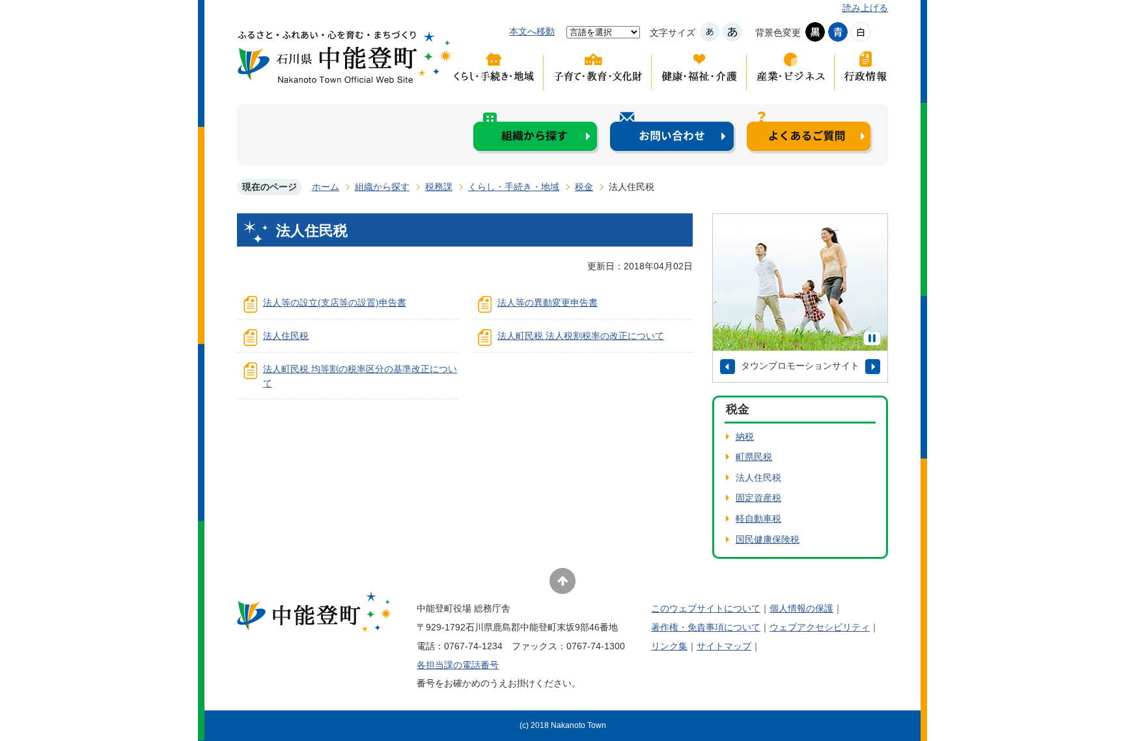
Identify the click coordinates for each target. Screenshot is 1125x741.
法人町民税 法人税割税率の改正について (580, 335)
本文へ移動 (532, 31)
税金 (584, 187)
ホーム (325, 187)
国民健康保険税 (767, 539)
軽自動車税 (758, 518)
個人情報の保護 (801, 608)
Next (872, 366)
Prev (727, 366)
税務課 (438, 187)
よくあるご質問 (809, 132)
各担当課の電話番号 (458, 665)
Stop (872, 338)
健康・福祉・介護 (699, 70)
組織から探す (536, 132)
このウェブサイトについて (705, 608)
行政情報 (861, 70)
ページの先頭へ (562, 581)
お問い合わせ (673, 132)
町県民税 (754, 456)
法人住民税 (286, 335)
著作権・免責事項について (705, 627)
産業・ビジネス (791, 70)
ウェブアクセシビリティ (820, 627)
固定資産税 (758, 497)
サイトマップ (724, 646)
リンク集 (669, 646)
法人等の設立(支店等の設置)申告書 (334, 302)
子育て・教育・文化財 (598, 70)
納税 (745, 436)
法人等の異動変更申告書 (547, 302)
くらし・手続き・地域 (497, 70)
